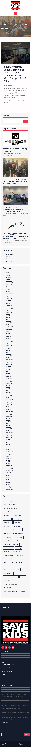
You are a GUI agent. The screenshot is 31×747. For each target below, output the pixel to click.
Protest (21, 558)
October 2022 (9, 328)
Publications (8, 258)
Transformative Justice (10, 584)
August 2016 (9, 439)
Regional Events (9, 259)
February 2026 (9, 279)
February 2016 (9, 447)
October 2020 (9, 362)
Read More (5, 106)
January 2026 (9, 281)
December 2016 (9, 432)
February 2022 (9, 336)
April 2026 (8, 275)
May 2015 (8, 460)
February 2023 (9, 322)
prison (6, 551)
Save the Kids (8, 573)
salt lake (7, 566)
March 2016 (8, 446)
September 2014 (9, 474)
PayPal (3, 674)
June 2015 (8, 458)
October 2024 (9, 296)
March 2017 (8, 427)
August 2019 (9, 385)
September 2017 (9, 416)
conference (7, 522)
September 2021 (9, 345)
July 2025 (8, 286)
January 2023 (9, 324)
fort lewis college (9, 529)
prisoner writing (22, 555)
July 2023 (8, 314)
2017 (18, 511)
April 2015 (8, 461)
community (17, 519)
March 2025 (8, 291)
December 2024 (9, 293)
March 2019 (8, 394)
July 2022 (8, 331)
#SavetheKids (8, 511)
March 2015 (8, 463)
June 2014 (8, 479)
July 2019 (8, 387)
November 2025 (9, 282)
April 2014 (8, 482)
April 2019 (8, 392)
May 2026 (8, 274)
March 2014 (8, 484)
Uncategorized (9, 261)
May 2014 (8, 480)
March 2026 (8, 277)
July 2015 (8, 456)
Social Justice (8, 580)
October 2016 (9, 435)
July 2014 (8, 477)
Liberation (15, 540)
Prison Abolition (17, 551)
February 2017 (9, 428)
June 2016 (8, 440)
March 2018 (8, 406)
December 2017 (9, 411)
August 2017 (9, 418)
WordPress (21, 744)
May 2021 (8, 350)
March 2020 (8, 374)
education (17, 526)
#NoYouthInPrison (9, 504)
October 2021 (9, 343)
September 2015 (9, 453)
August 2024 (9, 300)
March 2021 (8, 354)
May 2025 (8, 288)
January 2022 (9, 338)
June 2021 (8, 348)
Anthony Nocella (18, 515)
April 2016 (8, 444)
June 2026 (8, 272)
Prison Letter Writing (10, 558)
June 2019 (8, 388)
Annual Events (9, 254)
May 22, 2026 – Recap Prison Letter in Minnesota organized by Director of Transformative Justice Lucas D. (13, 209)
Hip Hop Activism (18, 533)
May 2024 (8, 303)
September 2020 (9, 364)
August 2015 (9, 454)
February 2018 (9, 407)
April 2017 (8, 425)
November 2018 (9, 401)
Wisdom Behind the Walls (11, 591)
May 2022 (8, 333)
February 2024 (9, 305)
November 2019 (9, 380)
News (7, 256)
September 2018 (9, 404)
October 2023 (9, 310)
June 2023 (8, 315)
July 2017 (8, 420)
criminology (18, 522)
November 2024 (9, 295)
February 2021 (9, 355)
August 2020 (9, 366)
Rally (6, 562)
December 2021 (9, 340)
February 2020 (9, 376)
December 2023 (9, 307)
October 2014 (9, 472)
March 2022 (8, 334)
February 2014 (9, 486)
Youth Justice (8, 595)
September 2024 (9, 298)
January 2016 (9, 449)
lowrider (7, 544)
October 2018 (9, 402)
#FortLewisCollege (9, 501)
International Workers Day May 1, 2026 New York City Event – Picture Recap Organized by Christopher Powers (15, 181)
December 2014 (9, 468)
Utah (17, 587)
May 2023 (8, 317)
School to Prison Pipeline (10, 577)
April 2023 (8, 319)
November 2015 (9, 451)
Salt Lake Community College (11, 569)
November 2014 (9, 470)
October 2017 (9, 414)
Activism (7, 515)
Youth (23, 591)
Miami (15, 544)
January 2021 (9, 357)
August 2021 (9, 347)
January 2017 (9, 430)
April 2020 (8, 373)
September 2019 (9, 383)
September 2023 (9, 312)
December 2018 (9, 399)
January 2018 (9, 409)
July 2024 (8, 301)
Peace (18, 548)
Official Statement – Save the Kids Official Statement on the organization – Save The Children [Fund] (15, 149)
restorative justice (17, 562)
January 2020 (9, 378)
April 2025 (8, 289)
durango (7, 526)
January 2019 (9, 397)
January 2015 (9, 467)
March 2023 (8, 321)
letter (6, 540)
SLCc (23, 577)
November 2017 (9, 413)
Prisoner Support (9, 555)
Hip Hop (7, 533)
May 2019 (8, 390)
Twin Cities (7, 587)
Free (19, 529)
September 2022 (9, 329)
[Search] (25, 121)
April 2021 (8, 352)
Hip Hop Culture (8, 537)
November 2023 (9, 308)
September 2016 (9, 437)
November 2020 (9, 361)
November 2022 (9, 326)
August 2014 (9, 475)
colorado (7, 519)
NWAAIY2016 (8, 548)
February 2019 (9, 395)
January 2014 (9, 487)
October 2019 (9, 381)
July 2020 (8, 368)
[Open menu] (15, 13)
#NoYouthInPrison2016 (10, 508)
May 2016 (8, 442)
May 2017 (8, 423)
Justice (19, 537)
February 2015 (9, 465)
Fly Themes (21, 743)
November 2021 (9, 341)
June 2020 (8, 369)
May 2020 (8, 371)
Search (3, 731)
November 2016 (9, 434)
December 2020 (9, 359)
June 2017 (8, 421)
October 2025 (9, 284)
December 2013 (9, 489)
